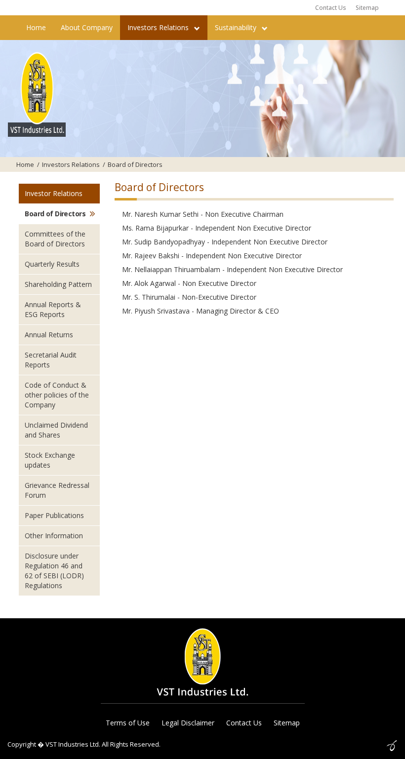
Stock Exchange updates (50, 460)
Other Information (54, 535)
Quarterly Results (52, 264)
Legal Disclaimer (188, 722)
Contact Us (330, 7)
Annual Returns (49, 334)
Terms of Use (128, 722)
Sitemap (367, 7)
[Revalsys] (392, 744)
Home (36, 27)
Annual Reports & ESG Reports (53, 309)
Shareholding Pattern (58, 284)
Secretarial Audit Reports (51, 359)
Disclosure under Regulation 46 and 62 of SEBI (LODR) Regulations (54, 570)
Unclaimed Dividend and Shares (56, 429)
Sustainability (236, 27)
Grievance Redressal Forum (57, 490)
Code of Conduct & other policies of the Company (57, 394)
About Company (87, 27)
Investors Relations (159, 27)
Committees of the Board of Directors (55, 238)
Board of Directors (55, 213)
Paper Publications (54, 515)
